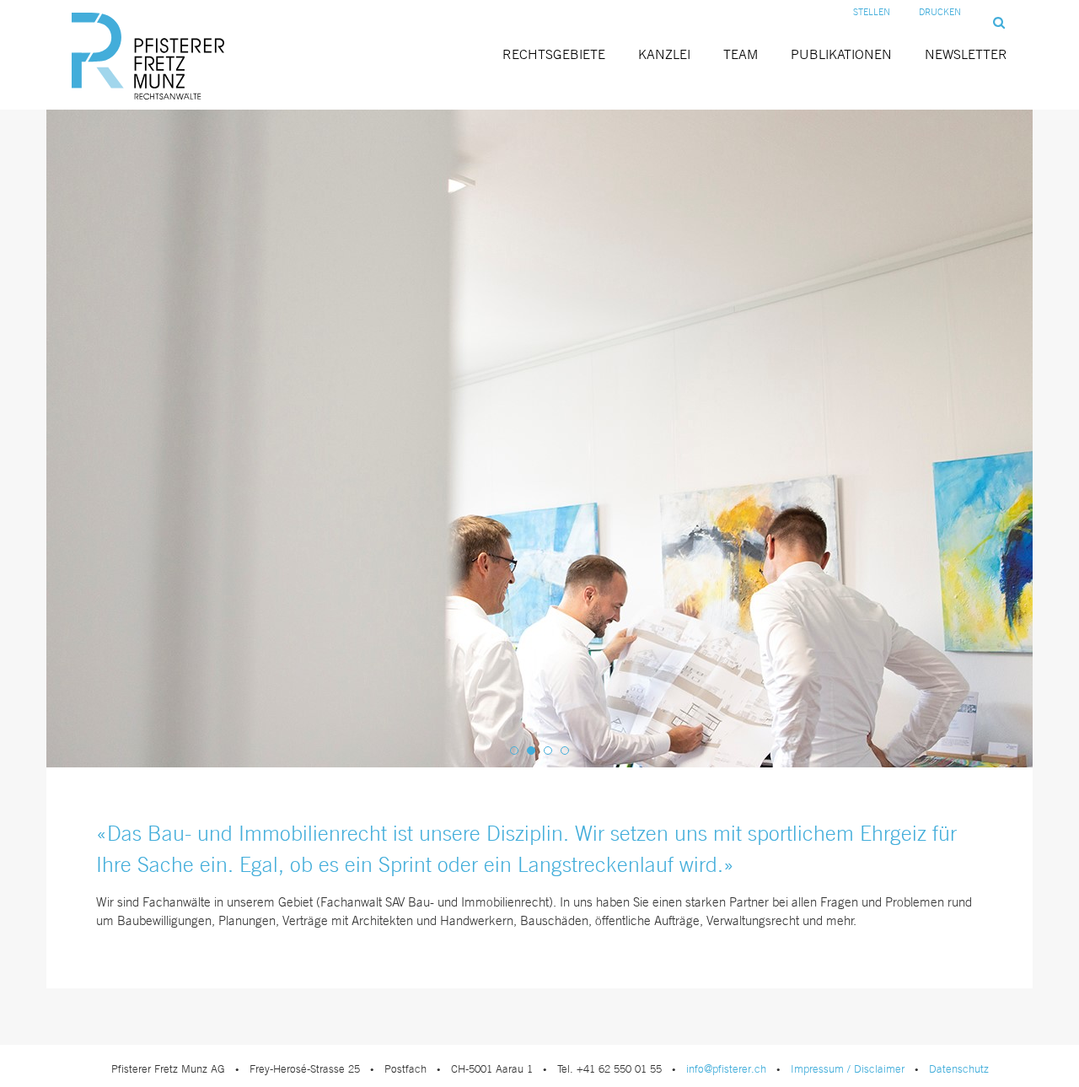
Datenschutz (959, 1069)
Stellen (871, 12)
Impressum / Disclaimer (848, 1069)
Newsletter (966, 54)
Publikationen (841, 54)
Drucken (940, 12)
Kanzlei (664, 54)
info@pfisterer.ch (726, 1069)
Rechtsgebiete (553, 54)
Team (740, 54)
